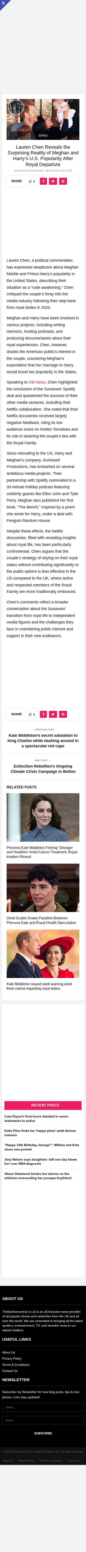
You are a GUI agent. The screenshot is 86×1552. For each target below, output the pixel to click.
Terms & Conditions (15, 1364)
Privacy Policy (11, 1358)
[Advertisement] (43, 43)
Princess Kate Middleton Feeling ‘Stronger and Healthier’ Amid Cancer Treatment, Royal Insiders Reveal (42, 852)
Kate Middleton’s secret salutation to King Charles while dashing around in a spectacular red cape (43, 740)
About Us (8, 1352)
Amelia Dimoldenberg (30, 170)
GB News (37, 382)
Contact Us (10, 1371)
